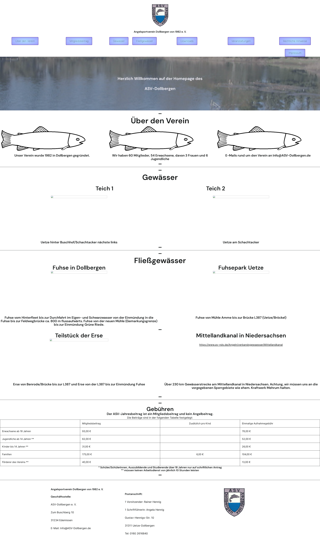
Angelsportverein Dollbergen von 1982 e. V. (160, 31)
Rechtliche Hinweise (295, 41)
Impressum (295, 52)
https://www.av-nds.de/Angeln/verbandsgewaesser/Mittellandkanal (241, 344)
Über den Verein (25, 41)
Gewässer (119, 41)
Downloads (187, 41)
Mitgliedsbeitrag (79, 41)
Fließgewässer (144, 41)
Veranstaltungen (241, 41)
